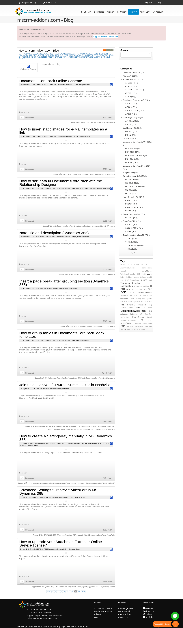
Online (79, 587)
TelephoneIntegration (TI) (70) (135, 235)
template (111, 274)
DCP (96, 122)
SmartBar (86, 429)
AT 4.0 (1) (129, 97)
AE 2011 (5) (130, 104)
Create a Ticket (125, 614)
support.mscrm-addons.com (105, 36)
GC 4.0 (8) (129, 193)
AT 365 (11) (130, 93)
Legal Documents (68, 626)
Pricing (110, 12)
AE (47, 426)
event (150, 280)
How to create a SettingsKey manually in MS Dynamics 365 (65, 438)
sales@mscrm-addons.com (45, 618)
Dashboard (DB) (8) (131, 128)
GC (113, 426)
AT (50, 426)
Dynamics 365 (126, 296)
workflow (146, 286)
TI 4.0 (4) (129, 252)
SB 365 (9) (129, 232)
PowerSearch (71, 429)
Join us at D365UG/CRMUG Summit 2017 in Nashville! (65, 385)
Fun (134, 293)
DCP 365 (53, 84)
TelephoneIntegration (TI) (92, 443)
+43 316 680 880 (43, 609)
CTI (133, 323)
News (63, 429)
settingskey (139, 326)
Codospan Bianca (84, 84)
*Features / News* (42, 388)
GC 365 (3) (130, 190)
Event (109, 426)
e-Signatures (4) (130, 172)
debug (136, 277)
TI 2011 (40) (130, 238)
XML (146, 265)
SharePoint (111, 535)
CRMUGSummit (101, 429)
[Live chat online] (175, 616)
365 (82, 122)
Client (65, 174)
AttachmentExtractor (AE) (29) (135, 100)
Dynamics (102, 426)
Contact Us (51, 2)
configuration (59, 378)
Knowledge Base (125, 608)
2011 (122, 289)
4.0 (128, 280)
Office (131, 308)
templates (85, 174)
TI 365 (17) (130, 249)
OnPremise (124, 317)
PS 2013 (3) (130, 204)
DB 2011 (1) (130, 131)
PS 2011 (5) (130, 200)
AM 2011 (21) (131, 121)
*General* (51, 388)
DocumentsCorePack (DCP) (66, 84)
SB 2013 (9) (130, 225)
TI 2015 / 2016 (106, 443)
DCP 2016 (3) (129, 138)
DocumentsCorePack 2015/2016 (86, 188)
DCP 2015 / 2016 (43, 84)
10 (79, 591)
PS (78, 429)
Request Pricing (29, 2)
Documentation (125, 611)
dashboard (130, 277)
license (112, 587)
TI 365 (22, 445)
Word (92, 174)
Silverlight (148, 326)
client (51, 378)
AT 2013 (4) (130, 86)
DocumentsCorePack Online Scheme (50, 81)
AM (109, 483)
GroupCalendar (54, 429)
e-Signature (143, 329)
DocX (105, 378)
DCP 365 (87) (131, 159)
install (73, 587)
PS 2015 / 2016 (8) (133, 207)
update (85, 587)
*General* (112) (129, 76)
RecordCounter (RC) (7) (133, 214)
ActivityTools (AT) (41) (132, 79)
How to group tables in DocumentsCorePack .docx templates (61, 335)
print (150, 323)
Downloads (99, 12)
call (143, 299)
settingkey (81, 483)
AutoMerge (37, 483)
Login (160, 2)
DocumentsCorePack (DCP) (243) (137, 142)
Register (149, 2)
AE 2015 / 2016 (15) (133, 111)
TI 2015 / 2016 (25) (133, 245)
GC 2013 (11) (131, 183)
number (145, 323)
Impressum (83, 626)
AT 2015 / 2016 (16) (133, 90)
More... (97, 617)
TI (103, 483)
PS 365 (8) (129, 211)
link (79, 174)
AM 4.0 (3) (129, 124)
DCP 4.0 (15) (130, 162)
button (122, 277)
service (139, 286)
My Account (158, 12)
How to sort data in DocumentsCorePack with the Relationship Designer (60, 183)
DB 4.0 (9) (129, 135)
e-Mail (132, 299)
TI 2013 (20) (130, 242)
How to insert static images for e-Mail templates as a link (63, 131)
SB (81, 429)
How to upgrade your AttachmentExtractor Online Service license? (60, 543)
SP (135, 286)
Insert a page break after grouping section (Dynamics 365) (64, 283)
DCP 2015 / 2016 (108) (135, 155)
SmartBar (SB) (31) (131, 221)
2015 (46, 378)
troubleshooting (145, 305)
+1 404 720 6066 (43, 612)
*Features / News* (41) (132, 72)
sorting (112, 226)
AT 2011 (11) (130, 83)
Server (123, 308)
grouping (81, 326)
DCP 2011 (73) (131, 148)
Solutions (85, 12)
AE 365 (46, 549)
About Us (144, 12)
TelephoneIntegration (93, 483)
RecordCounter (132, 329)
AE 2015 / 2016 (38, 549)
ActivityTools (40, 426)
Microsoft (111, 429)
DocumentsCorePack (106, 122)
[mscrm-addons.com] (33, 11)
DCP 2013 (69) (131, 152)
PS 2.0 (123, 280)
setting (73, 483)
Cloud (86, 122)
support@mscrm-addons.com (48, 615)
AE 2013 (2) (130, 107)
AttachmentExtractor (60, 426)
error (128, 289)
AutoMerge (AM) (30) (132, 117)
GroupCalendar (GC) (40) (134, 176)
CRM (91, 122)
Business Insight (146, 277)
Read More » (24, 112)
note (83, 274)
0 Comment (29, 117)
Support (132, 12)
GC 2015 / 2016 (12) (134, 186)
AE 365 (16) (130, 114)
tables (112, 326)
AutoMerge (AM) (40, 443)
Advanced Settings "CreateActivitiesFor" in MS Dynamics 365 (58, 492)
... (58, 591)
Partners (121, 12)
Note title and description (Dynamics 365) (54, 233)
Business (72, 426)
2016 (71, 274)
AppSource (139, 289)
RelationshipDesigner (82, 226)
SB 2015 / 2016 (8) (133, 228)
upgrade (91, 587)
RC (145, 289)
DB (133, 289)
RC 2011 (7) (130, 218)
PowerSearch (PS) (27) (133, 197)
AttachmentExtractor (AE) (57, 549)
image (75, 174)
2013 (122, 326)
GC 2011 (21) (131, 179)
